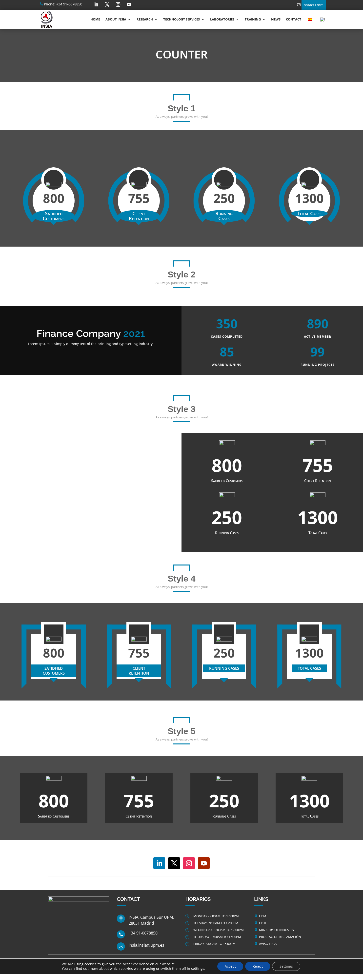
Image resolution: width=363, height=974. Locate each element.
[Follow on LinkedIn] (96, 4)
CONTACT (293, 19)
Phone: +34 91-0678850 (63, 4)
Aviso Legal (268, 943)
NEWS (276, 19)
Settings (286, 966)
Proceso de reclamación (280, 937)
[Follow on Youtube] (128, 4)
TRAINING (253, 19)
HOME (95, 19)
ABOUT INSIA (115, 19)
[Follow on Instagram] (118, 4)
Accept (230, 966)
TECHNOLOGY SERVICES (181, 19)
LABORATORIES (222, 19)
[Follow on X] (107, 4)
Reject (258, 966)
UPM (262, 916)
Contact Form (312, 4)
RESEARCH (145, 19)
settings (197, 968)
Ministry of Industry (276, 930)
